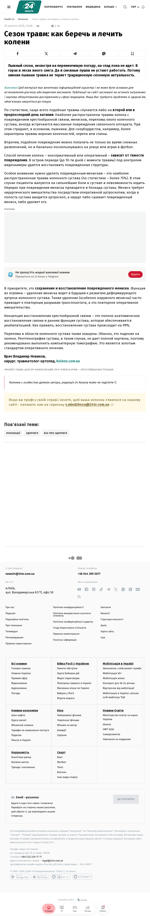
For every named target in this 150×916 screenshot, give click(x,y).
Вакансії (105, 613)
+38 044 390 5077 (89, 574)
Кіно (60, 710)
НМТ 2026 (108, 729)
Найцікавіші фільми (69, 715)
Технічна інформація (64, 640)
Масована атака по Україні (73, 688)
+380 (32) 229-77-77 (31, 856)
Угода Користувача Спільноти (69, 628)
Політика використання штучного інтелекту (72, 614)
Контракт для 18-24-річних (119, 683)
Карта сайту (107, 631)
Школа (107, 724)
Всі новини (19, 663)
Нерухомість (20, 752)
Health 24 (9, 19)
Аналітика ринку (21, 757)
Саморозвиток (111, 734)
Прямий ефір (19, 678)
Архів (103, 625)
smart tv (61, 877)
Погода (15, 693)
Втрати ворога (65, 698)
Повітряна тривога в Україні (74, 683)
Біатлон (61, 772)
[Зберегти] (132, 54)
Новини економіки (24, 710)
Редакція (10, 613)
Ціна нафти (18, 715)
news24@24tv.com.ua (20, 574)
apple (40, 877)
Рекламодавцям (14, 637)
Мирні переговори (68, 678)
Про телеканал (13, 625)
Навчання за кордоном (117, 739)
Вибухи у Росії (65, 693)
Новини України (21, 673)
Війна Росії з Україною (73, 663)
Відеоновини (19, 683)
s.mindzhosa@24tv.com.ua (87, 404)
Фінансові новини (22, 725)
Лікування (74, 6)
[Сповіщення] (143, 7)
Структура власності (112, 619)
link (79, 589)
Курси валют (19, 720)
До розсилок (126, 799)
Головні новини (21, 668)
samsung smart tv (82, 877)
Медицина (93, 6)
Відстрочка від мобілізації (118, 688)
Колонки (23, 19)
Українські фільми (68, 720)
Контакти (106, 607)
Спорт (61, 752)
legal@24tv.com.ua (52, 860)
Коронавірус (53, 6)
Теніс (60, 767)
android (20, 877)
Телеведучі (11, 631)
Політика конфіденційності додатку (73, 622)
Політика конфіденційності (68, 607)
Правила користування (18, 643)
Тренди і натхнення (23, 767)
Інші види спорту (67, 777)
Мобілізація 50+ (112, 673)
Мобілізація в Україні (118, 663)
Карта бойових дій (68, 673)
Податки (16, 735)
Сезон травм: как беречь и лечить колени (55, 19)
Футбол (61, 762)
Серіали (62, 735)
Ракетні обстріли (67, 668)
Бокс (60, 757)
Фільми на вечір (67, 725)
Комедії (61, 730)
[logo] (29, 7)
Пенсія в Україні (21, 740)
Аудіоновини (19, 688)
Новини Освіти (113, 710)
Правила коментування (66, 634)
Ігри (103, 637)
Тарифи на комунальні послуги (30, 730)
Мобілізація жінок (114, 678)
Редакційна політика (17, 619)
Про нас (9, 607)
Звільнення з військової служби (122, 668)
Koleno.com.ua (68, 361)
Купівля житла (20, 762)
